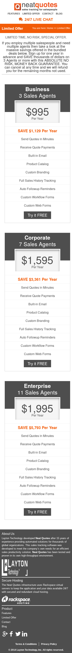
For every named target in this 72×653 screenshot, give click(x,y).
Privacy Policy (49, 644)
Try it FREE (37, 215)
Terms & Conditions (26, 644)
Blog (59, 13)
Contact (47, 13)
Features (14, 13)
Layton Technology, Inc (29, 650)
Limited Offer (31, 13)
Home (50, 28)
